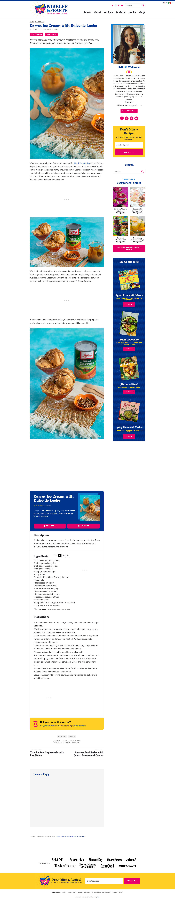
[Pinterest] (118, 5)
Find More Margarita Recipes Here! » (129, 248)
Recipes (108, 12)
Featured (97, 892)
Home (87, 12)
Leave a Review (51, 34)
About (97, 12)
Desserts (72, 736)
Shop (142, 12)
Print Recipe (51, 526)
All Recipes (39, 22)
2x (63, 555)
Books (132, 12)
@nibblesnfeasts (48, 726)
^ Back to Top (56, 892)
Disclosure (106, 892)
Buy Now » (129, 349)
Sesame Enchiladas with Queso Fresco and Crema (89, 753)
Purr (98, 897)
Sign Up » (129, 152)
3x (67, 555)
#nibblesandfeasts (79, 726)
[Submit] (143, 5)
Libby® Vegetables (81, 163)
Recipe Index (72, 892)
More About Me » (129, 110)
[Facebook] (112, 5)
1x (59, 555)
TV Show (120, 12)
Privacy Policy (117, 892)
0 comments (57, 743)
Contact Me (88, 892)
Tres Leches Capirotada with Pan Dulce (47, 753)
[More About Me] (129, 44)
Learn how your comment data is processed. (70, 836)
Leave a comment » (73, 743)
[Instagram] (115, 5)
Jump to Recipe (36, 34)
